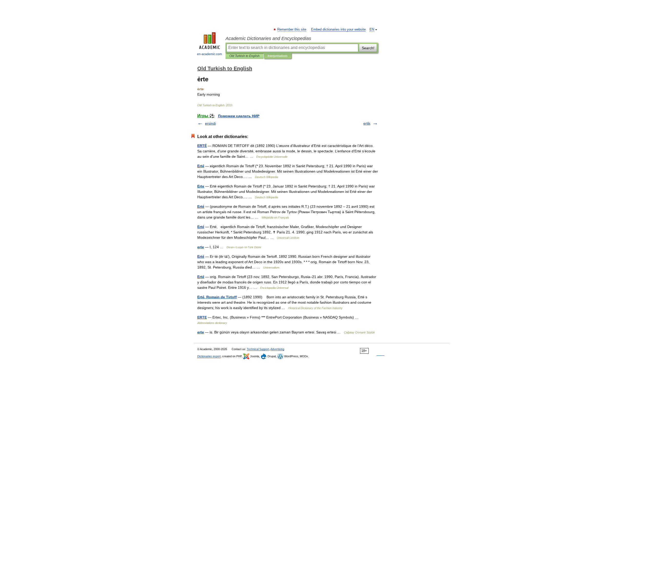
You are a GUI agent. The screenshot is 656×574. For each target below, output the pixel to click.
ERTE (202, 317)
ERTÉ (202, 146)
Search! (368, 48)
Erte (200, 186)
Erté (200, 166)
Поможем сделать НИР (238, 116)
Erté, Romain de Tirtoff (217, 297)
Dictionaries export (209, 356)
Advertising (277, 349)
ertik (366, 123)
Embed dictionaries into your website (338, 29)
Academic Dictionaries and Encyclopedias (268, 38)
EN (372, 29)
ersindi (210, 123)
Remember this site (292, 29)
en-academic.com (209, 54)
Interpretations (278, 56)
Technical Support (258, 349)
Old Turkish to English (244, 56)
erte (200, 247)
